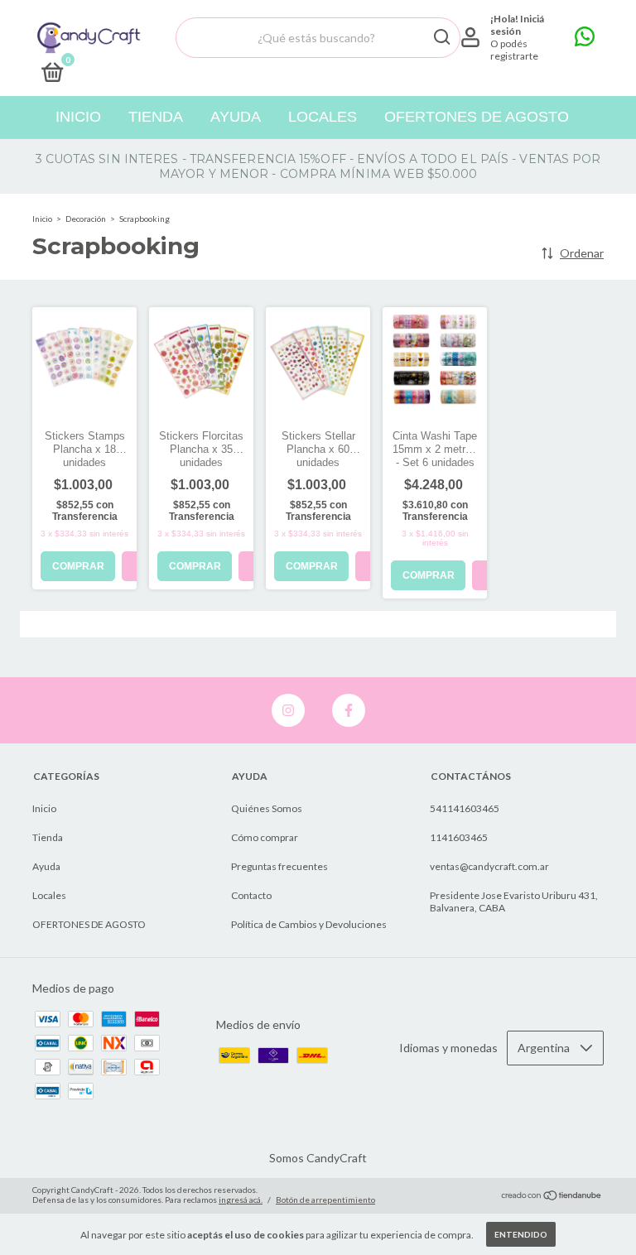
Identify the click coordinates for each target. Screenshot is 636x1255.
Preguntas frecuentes (279, 866)
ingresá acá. (241, 1200)
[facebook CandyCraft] (348, 710)
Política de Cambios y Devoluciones (309, 924)
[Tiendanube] (552, 1197)
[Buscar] (441, 37)
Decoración (85, 219)
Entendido (520, 1234)
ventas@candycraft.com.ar (489, 866)
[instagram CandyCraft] (288, 710)
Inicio (78, 116)
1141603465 (459, 837)
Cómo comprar (264, 837)
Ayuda (235, 116)
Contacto (251, 895)
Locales (322, 116)
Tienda (155, 116)
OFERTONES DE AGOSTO (476, 116)
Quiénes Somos (266, 808)
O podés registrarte (514, 49)
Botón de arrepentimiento (325, 1200)
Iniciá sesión (517, 24)
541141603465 (464, 808)
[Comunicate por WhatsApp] (584, 40)
